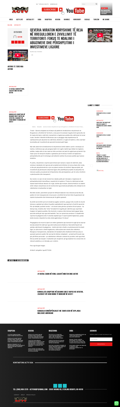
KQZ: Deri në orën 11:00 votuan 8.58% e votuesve (106, 12)
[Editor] (15, 37)
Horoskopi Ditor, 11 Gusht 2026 (103, 136)
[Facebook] (12, 42)
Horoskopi (99, 111)
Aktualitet (104, 8)
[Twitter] (19, 42)
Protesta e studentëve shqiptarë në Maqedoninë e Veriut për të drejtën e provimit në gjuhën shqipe (56, 336)
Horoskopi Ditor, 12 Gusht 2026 (103, 114)
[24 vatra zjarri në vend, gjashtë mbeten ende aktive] (18, 78)
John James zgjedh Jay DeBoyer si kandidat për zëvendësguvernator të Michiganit (77, 347)
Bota (98, 153)
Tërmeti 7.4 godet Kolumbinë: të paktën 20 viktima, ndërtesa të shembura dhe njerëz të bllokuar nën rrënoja (103, 158)
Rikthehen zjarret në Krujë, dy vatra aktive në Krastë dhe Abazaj (104, 146)
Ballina (10, 25)
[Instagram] (16, 42)
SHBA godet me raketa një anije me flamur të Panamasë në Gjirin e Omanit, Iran (104, 124)
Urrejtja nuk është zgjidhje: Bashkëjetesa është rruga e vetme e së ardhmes (56, 341)
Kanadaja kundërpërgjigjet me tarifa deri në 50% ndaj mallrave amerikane (59, 311)
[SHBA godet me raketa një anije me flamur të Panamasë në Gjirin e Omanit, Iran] (91, 124)
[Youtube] (22, 42)
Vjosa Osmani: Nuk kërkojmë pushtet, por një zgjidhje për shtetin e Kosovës (36, 350)
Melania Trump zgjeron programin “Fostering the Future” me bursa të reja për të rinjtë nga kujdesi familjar (77, 341)
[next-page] (92, 166)
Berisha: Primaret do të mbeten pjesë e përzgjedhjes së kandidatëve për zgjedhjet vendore (16, 346)
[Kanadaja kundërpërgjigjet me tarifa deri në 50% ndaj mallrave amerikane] (22, 310)
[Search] (96, 4)
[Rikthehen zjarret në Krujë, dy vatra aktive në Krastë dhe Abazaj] (91, 146)
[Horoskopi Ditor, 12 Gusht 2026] (91, 113)
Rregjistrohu (101, 344)
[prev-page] (89, 166)
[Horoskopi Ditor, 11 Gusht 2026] (91, 135)
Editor (20, 37)
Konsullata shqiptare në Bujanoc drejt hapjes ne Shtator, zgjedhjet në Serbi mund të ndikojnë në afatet (17, 118)
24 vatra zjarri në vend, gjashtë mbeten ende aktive (16, 91)
